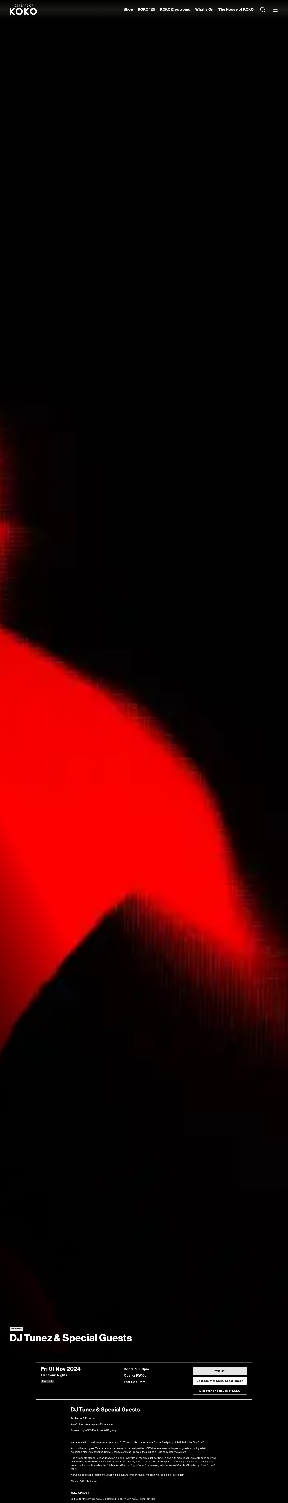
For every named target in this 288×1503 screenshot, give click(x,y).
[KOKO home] (23, 10)
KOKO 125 (146, 9)
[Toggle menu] (275, 10)
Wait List (219, 1371)
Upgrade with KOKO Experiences (219, 1381)
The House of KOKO (236, 9)
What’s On (204, 9)
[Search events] (263, 10)
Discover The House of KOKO (219, 1391)
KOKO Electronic (175, 9)
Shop (128, 9)
